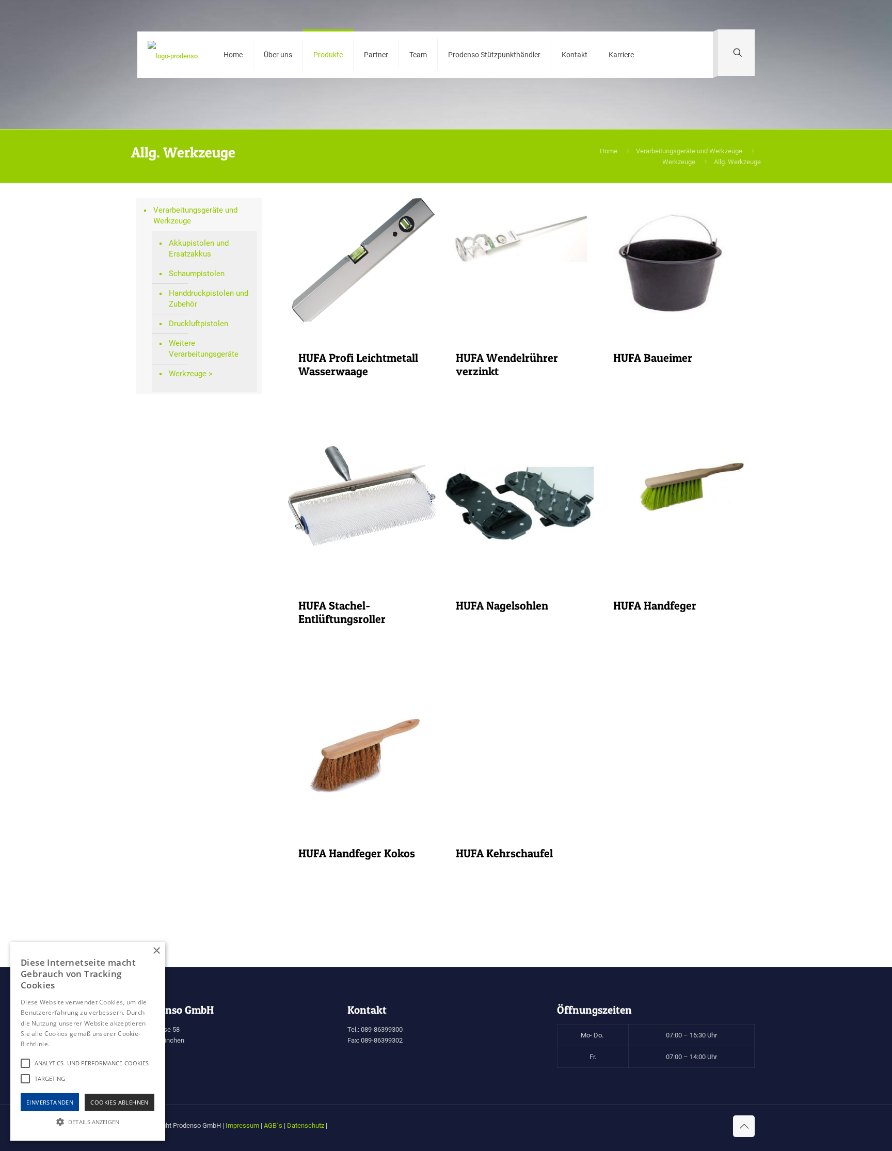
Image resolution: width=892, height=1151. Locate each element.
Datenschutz (305, 1125)
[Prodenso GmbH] (173, 54)
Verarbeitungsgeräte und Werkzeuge (689, 151)
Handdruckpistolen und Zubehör (208, 299)
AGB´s (273, 1125)
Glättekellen (205, 513)
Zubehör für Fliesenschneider (213, 578)
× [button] (156, 951)
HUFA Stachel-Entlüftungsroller (342, 612)
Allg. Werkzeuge (212, 396)
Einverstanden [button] (49, 1102)
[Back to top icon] (744, 1126)
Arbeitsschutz (208, 415)
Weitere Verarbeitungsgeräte (203, 349)
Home (608, 151)
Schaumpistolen (197, 273)
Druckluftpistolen (198, 323)
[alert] (87, 1041)
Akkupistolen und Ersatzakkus (199, 248)
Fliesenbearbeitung (215, 454)
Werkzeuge (678, 162)
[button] (88, 1121)
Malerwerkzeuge (212, 552)
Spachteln (201, 603)
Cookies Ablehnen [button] (119, 1102)
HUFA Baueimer (652, 357)
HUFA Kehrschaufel (504, 853)
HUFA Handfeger (654, 605)
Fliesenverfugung (213, 494)
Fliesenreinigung (212, 474)
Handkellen (203, 533)
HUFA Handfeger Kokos (356, 853)
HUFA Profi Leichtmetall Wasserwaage (358, 364)
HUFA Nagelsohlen (502, 605)
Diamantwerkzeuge (215, 435)
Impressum (242, 1125)
